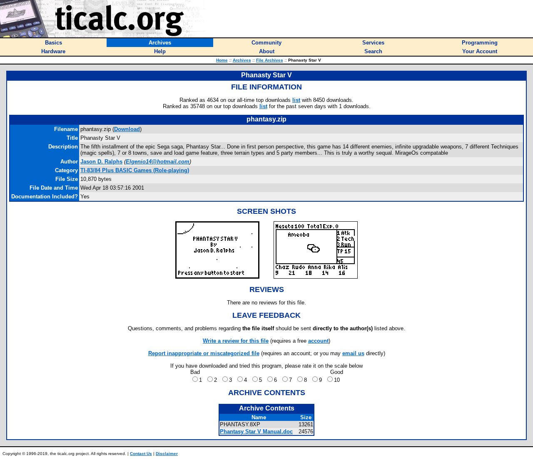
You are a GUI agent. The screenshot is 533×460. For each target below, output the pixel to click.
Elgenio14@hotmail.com (157, 161)
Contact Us (141, 453)
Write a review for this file (236, 341)
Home (222, 60)
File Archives (269, 60)
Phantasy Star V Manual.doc (256, 431)
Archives (242, 60)
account (318, 341)
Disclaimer (167, 453)
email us (353, 353)
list (296, 100)
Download (127, 129)
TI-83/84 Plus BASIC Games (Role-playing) (134, 170)
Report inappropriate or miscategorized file (203, 353)
